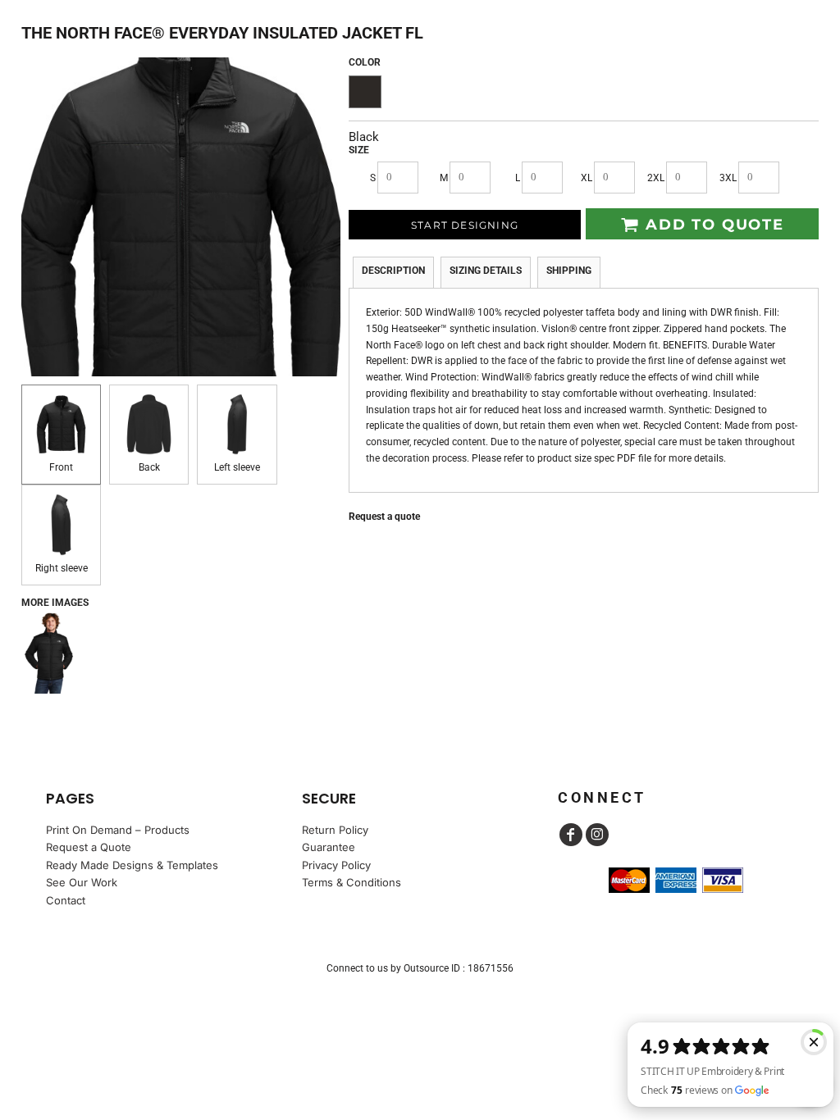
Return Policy (335, 829)
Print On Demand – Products (117, 829)
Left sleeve (237, 467)
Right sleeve (61, 568)
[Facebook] (570, 834)
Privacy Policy (336, 865)
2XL (655, 178)
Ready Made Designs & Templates (132, 865)
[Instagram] (597, 834)
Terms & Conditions (351, 882)
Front (61, 467)
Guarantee (328, 847)
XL (586, 178)
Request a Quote (88, 847)
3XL (728, 178)
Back (149, 467)
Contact (65, 900)
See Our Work (81, 882)
